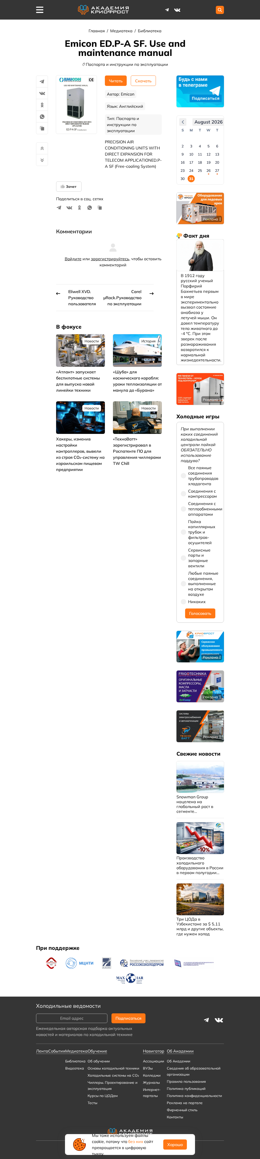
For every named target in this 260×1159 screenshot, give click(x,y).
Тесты (92, 1103)
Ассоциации (153, 1061)
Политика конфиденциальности (194, 1095)
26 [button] (208, 170)
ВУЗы (148, 1068)
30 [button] (183, 178)
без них (135, 1141)
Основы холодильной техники (113, 1068)
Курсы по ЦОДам (103, 1095)
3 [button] (191, 146)
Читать (116, 80)
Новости (92, 341)
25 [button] (200, 170)
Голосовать (200, 613)
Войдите (73, 258)
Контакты (175, 1117)
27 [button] (217, 170)
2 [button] (183, 146)
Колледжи (151, 1075)
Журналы (151, 1082)
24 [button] (191, 170)
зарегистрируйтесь (110, 258)
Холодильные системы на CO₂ (113, 1075)
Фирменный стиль (182, 1110)
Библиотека (149, 30)
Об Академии (178, 1061)
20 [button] (217, 162)
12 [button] (208, 154)
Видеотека (74, 1068)
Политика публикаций (186, 1088)
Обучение (97, 1051)
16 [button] (183, 162)
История (148, 341)
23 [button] (183, 170)
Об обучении (99, 1061)
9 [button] (183, 154)
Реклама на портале (185, 1103)
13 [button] (217, 154)
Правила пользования (186, 1081)
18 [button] (200, 162)
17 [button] (191, 162)
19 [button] (208, 162)
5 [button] (208, 146)
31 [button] (191, 178)
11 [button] (200, 154)
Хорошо (175, 1144)
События (56, 1051)
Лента (42, 1051)
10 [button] (191, 154)
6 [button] (217, 146)
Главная (97, 30)
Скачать (143, 80)
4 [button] (200, 146)
